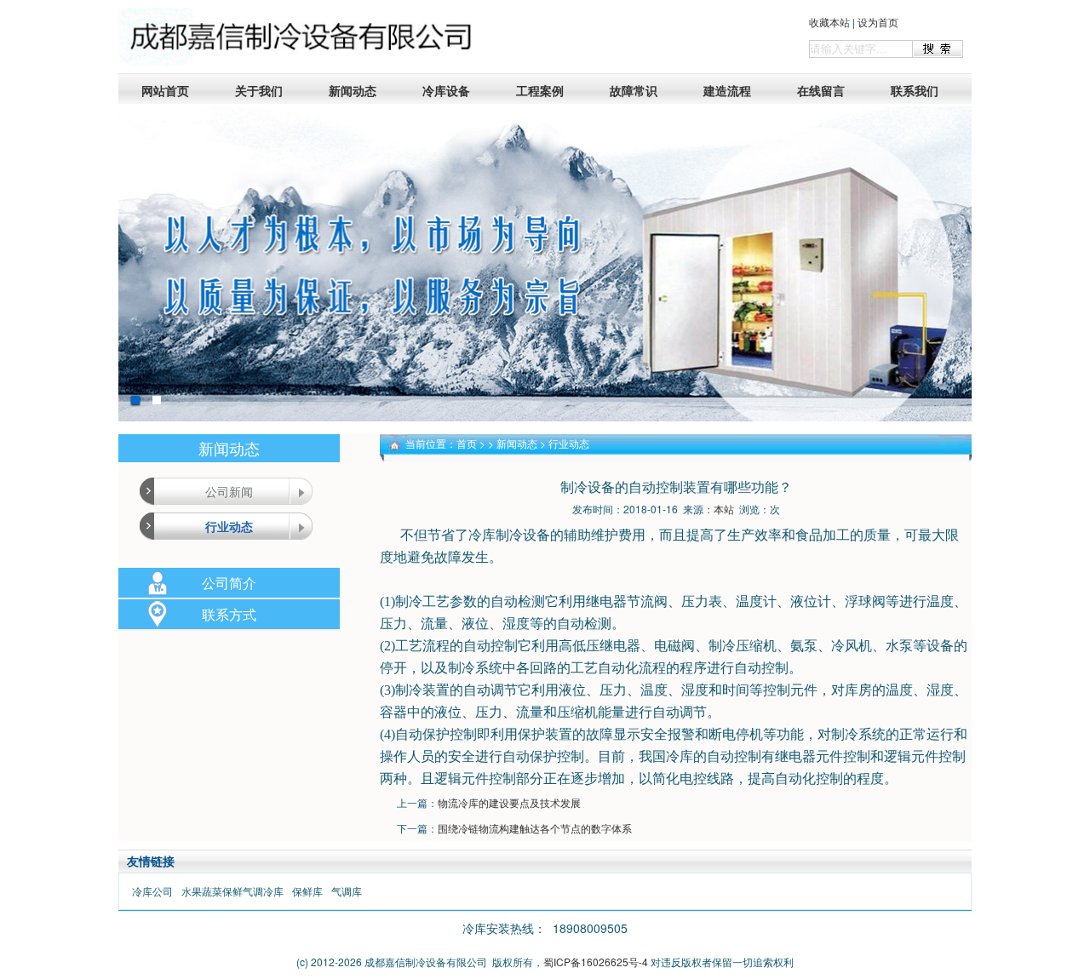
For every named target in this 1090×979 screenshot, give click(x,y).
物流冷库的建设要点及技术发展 (509, 802)
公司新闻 (229, 491)
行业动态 (229, 526)
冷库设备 (446, 90)
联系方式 (229, 614)
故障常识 (633, 90)
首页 (466, 443)
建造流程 (727, 90)
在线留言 (821, 90)
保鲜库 (307, 891)
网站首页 (165, 90)
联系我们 (914, 90)
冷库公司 (152, 891)
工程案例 (540, 90)
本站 (724, 508)
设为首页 (878, 21)
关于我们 (259, 90)
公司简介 (229, 583)
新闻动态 (352, 90)
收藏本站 (829, 21)
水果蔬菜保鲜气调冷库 (232, 891)
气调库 (346, 891)
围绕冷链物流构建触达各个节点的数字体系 (535, 828)
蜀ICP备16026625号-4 (595, 961)
